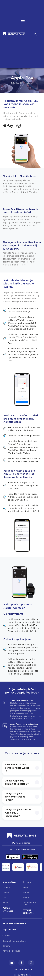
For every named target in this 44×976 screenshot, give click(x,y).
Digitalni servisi (16, 83)
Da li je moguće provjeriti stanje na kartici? (15, 796)
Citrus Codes (25, 975)
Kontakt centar (23, 843)
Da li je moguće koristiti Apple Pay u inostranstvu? (18, 812)
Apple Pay (29, 83)
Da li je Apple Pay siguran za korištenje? (17, 782)
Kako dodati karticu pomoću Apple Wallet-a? (17, 767)
